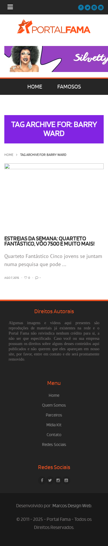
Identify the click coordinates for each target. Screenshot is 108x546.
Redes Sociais (54, 444)
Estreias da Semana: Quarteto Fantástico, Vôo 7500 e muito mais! (49, 241)
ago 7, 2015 (11, 278)
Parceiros (54, 415)
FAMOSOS (69, 87)
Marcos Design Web (71, 505)
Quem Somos (54, 405)
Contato (54, 434)
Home (8, 155)
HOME (34, 87)
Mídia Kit (54, 425)
